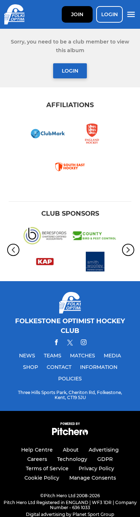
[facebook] (56, 343)
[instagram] (83, 343)
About (71, 450)
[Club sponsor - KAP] (45, 263)
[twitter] (70, 343)
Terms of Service (47, 468)
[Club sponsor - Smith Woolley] (95, 263)
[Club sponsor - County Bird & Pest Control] (95, 237)
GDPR (105, 459)
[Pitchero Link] (70, 433)
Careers (37, 459)
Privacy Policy (96, 468)
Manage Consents (92, 478)
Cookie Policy (41, 478)
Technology (72, 459)
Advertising (104, 450)
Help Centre (37, 450)
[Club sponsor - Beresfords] (45, 237)
